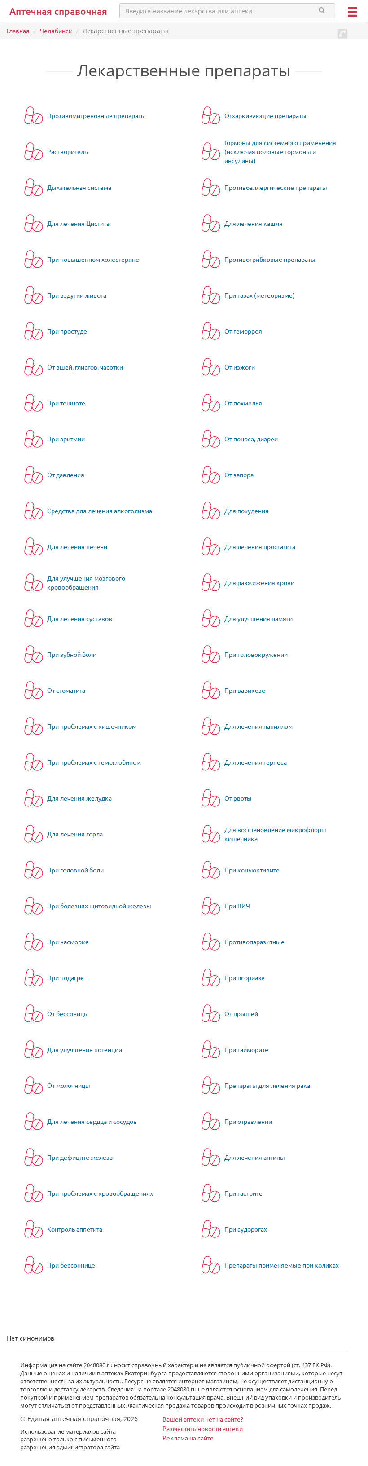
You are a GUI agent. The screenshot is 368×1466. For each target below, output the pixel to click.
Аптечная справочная (58, 11)
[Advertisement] (112, 1316)
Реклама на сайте (188, 1438)
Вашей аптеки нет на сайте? (202, 1419)
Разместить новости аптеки (202, 1428)
